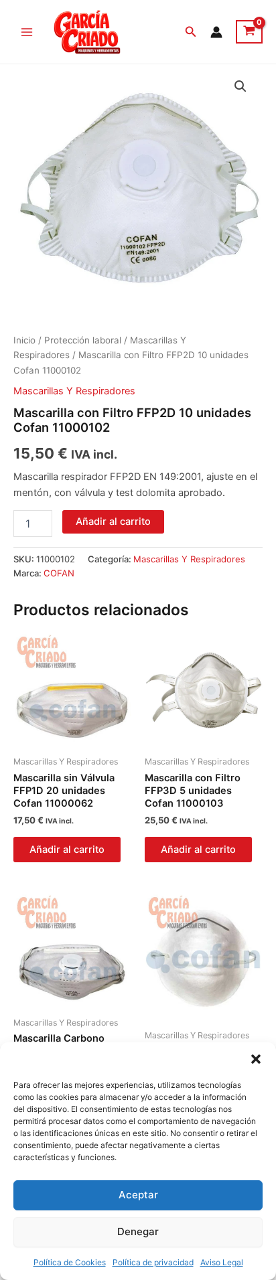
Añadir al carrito (113, 521)
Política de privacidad (153, 1262)
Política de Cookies (69, 1262)
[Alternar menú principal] (26, 31)
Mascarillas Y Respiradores (74, 391)
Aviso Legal (221, 1262)
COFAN (59, 573)
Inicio (24, 340)
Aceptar (138, 1194)
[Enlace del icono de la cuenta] (216, 32)
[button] (256, 1059)
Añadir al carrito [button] (67, 850)
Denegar (138, 1231)
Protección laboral (82, 340)
